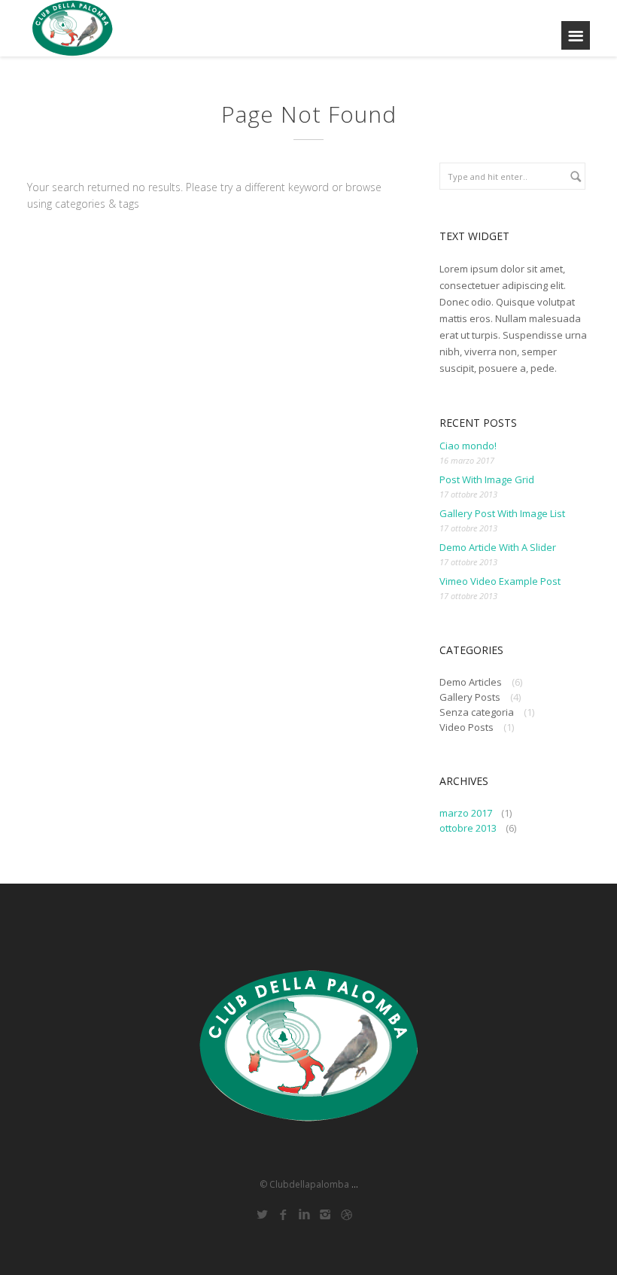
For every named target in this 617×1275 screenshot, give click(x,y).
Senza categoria (476, 712)
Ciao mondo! (468, 445)
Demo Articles (470, 682)
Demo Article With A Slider (497, 547)
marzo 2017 (465, 813)
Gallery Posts (469, 697)
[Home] (72, 28)
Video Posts (466, 727)
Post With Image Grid (486, 479)
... (354, 1184)
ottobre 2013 (468, 828)
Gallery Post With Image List (502, 513)
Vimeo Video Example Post (500, 581)
